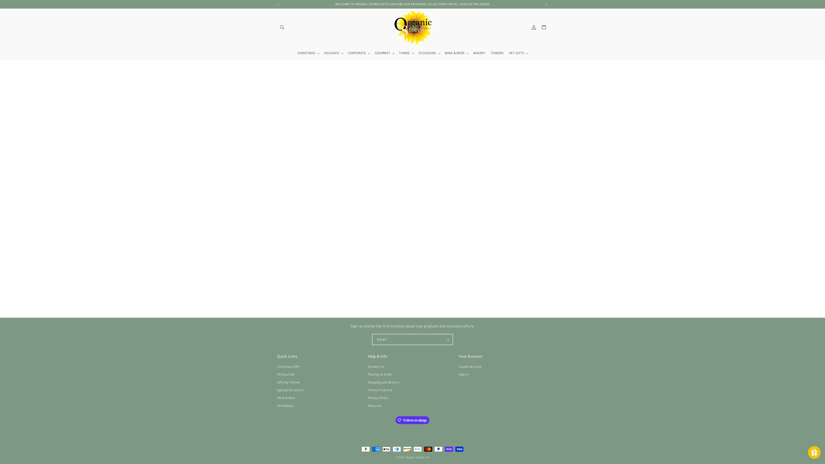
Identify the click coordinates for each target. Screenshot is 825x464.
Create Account (470, 366)
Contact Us (376, 366)
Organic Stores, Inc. (418, 457)
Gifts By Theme (288, 382)
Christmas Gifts (288, 366)
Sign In (464, 374)
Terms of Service (380, 390)
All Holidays (285, 405)
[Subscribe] (447, 339)
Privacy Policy (378, 397)
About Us (375, 405)
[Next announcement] (546, 4)
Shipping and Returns (384, 382)
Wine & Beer (286, 397)
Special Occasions (290, 390)
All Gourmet (286, 374)
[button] (282, 27)
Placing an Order (380, 374)
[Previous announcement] (278, 4)
